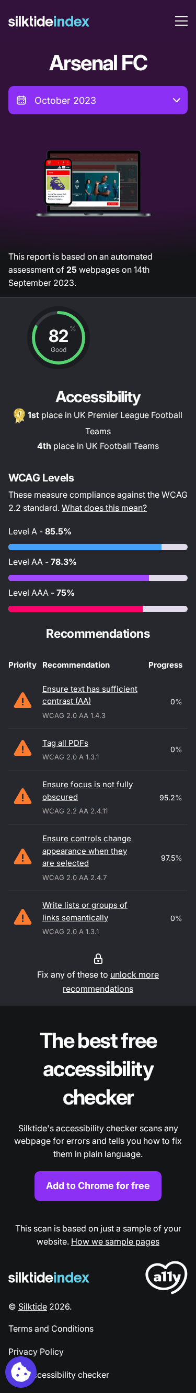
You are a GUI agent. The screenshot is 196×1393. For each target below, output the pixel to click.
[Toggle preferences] (21, 1372)
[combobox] (98, 100)
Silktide (32, 1306)
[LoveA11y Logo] (166, 1279)
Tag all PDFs (65, 743)
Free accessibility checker (58, 1374)
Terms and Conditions (51, 1328)
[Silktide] (48, 21)
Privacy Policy (36, 1351)
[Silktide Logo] (48, 1277)
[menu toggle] (181, 21)
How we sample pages (115, 1241)
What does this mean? (104, 507)
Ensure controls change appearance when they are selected (86, 850)
